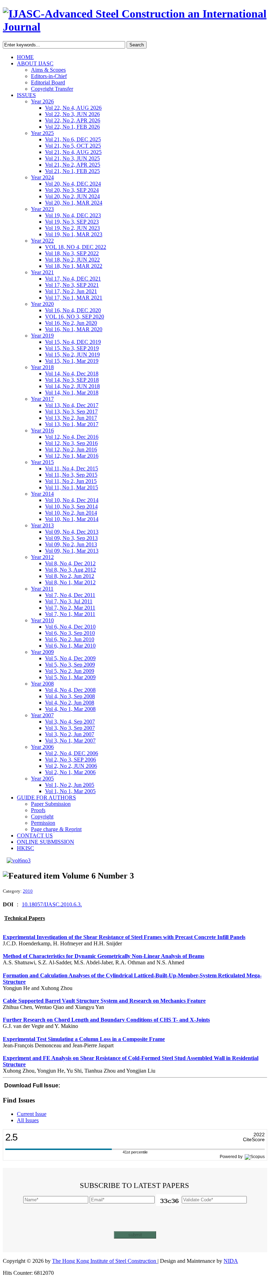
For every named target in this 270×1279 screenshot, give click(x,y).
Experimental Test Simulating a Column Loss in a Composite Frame (84, 1039)
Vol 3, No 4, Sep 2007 (70, 722)
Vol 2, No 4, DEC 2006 (71, 753)
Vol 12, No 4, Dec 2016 (71, 437)
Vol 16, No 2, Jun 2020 (71, 323)
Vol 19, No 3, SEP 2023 (72, 222)
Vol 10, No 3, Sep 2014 (71, 506)
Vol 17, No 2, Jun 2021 (71, 291)
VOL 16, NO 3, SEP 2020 (74, 317)
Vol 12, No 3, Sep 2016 (71, 443)
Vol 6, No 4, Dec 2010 (70, 627)
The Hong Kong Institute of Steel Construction (105, 1261)
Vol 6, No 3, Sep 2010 (70, 633)
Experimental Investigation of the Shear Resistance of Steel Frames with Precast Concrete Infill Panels (124, 937)
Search (136, 44)
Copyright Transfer (52, 89)
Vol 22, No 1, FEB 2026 (72, 127)
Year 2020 (42, 304)
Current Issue (31, 1114)
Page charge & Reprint (56, 829)
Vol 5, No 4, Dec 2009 (70, 658)
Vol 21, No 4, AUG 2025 (73, 152)
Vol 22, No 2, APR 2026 (72, 120)
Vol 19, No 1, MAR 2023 (73, 234)
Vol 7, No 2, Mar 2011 (70, 608)
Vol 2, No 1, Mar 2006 (70, 772)
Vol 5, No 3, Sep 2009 (70, 665)
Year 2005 (42, 779)
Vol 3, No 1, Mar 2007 (70, 741)
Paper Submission (51, 804)
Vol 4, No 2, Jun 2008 (69, 703)
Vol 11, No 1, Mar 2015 (71, 487)
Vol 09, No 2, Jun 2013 (71, 544)
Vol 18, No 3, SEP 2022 (72, 253)
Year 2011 (42, 589)
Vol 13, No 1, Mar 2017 (71, 424)
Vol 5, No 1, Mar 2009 (70, 677)
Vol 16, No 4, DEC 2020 (73, 310)
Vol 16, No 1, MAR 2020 (73, 329)
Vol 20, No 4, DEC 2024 (73, 184)
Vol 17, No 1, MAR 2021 (73, 298)
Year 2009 (42, 652)
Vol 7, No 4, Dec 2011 (70, 595)
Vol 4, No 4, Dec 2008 (70, 690)
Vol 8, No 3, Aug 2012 (70, 570)
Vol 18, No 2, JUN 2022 (72, 260)
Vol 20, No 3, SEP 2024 (72, 190)
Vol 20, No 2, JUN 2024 (72, 196)
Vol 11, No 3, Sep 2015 (71, 475)
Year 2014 (42, 494)
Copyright (42, 817)
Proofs (38, 810)
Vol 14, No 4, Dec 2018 (71, 374)
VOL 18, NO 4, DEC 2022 (75, 247)
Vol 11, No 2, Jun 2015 (71, 481)
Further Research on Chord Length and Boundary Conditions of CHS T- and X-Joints (106, 1020)
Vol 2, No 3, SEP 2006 (70, 760)
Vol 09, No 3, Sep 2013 (71, 538)
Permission (43, 823)
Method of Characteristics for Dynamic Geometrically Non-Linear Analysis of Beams (103, 956)
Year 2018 (42, 367)
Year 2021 (42, 272)
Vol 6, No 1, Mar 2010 (70, 646)
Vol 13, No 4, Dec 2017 (71, 405)
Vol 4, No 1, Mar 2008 (70, 709)
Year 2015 (42, 462)
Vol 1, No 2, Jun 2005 (69, 785)
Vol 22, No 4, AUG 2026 (73, 108)
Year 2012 (42, 557)
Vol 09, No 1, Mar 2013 (71, 551)
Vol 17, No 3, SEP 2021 (72, 285)
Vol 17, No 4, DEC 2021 (73, 279)
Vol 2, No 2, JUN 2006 (71, 766)
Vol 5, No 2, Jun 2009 (69, 671)
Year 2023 (42, 209)
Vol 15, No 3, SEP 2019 (72, 348)
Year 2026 (42, 101)
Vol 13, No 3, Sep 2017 (71, 411)
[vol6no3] (18, 860)
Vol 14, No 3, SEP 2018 (72, 380)
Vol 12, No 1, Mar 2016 (71, 456)
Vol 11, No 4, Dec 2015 (71, 468)
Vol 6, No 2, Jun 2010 (69, 639)
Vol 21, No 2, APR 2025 (72, 165)
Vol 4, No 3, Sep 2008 (70, 696)
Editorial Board (48, 82)
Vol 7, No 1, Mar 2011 (70, 614)
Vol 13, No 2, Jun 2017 (71, 418)
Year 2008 (42, 684)
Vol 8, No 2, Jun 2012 (69, 576)
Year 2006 (42, 747)
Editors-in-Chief (49, 76)
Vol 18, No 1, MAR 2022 (73, 266)
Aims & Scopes (48, 70)
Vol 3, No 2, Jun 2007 (69, 734)
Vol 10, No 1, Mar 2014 (71, 519)
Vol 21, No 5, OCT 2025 (73, 146)
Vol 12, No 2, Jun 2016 (71, 449)
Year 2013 (42, 525)
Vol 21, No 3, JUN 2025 (72, 158)
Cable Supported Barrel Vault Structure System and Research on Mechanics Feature (104, 1001)
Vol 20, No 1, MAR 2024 (73, 203)
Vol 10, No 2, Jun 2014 (71, 513)
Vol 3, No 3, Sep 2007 (70, 728)
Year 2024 (42, 177)
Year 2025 (42, 133)
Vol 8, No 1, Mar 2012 (70, 582)
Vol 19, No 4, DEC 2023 (73, 215)
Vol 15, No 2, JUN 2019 (72, 355)
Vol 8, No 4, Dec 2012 (70, 563)
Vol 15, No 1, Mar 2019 (71, 361)
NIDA (231, 1261)
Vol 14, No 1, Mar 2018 (71, 393)
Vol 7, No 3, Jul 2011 (68, 601)
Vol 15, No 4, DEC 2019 (73, 342)
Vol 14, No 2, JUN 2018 (72, 386)
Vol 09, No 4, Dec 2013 (71, 532)
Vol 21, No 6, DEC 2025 (73, 139)
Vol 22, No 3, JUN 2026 (72, 114)
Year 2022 (42, 241)
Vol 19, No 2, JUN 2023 (72, 228)
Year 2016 (42, 430)
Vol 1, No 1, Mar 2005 (70, 791)
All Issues (28, 1120)
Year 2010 (42, 620)
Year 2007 (42, 715)
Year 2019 (42, 336)
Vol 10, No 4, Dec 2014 (71, 500)
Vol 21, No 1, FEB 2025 (72, 171)
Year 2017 (42, 399)
